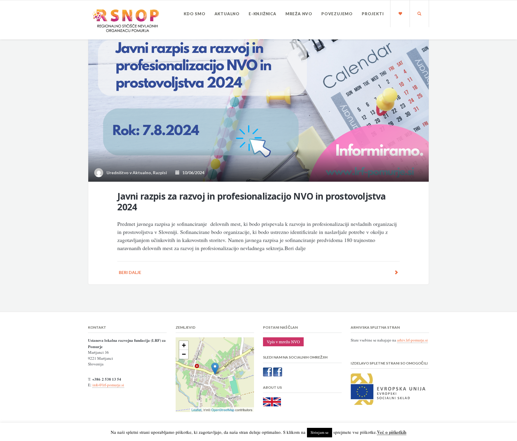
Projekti (373, 13)
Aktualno (227, 13)
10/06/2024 (192, 172)
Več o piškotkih (391, 432)
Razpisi (160, 172)
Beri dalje (130, 272)
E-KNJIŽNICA (262, 13)
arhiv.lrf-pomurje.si (412, 340)
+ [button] (184, 345)
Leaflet (196, 409)
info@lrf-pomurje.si (108, 385)
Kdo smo (195, 13)
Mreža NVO (298, 13)
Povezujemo (337, 13)
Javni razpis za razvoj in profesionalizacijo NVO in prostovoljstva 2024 (251, 201)
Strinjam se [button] (320, 432)
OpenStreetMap (222, 409)
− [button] (184, 354)
